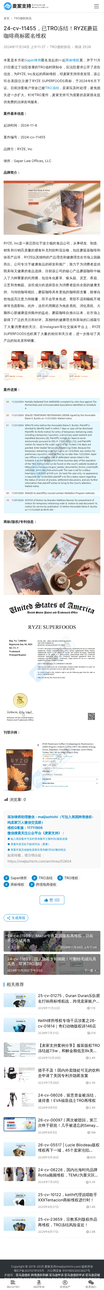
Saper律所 (33, 60)
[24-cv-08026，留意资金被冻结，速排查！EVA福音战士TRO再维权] (20, 1099)
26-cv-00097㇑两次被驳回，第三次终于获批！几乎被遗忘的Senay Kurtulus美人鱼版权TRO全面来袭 (67, 1123)
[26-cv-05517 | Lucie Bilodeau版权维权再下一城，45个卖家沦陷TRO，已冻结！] (20, 1149)
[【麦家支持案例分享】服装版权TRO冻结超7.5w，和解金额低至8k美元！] (20, 1050)
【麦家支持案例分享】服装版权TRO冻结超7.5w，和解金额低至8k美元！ (69, 1048)
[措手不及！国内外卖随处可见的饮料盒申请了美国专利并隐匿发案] (20, 1075)
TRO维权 (71, 878)
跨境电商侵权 (46, 884)
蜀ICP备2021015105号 (29, 1270)
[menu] (96, 6)
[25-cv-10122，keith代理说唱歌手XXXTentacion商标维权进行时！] (20, 1199)
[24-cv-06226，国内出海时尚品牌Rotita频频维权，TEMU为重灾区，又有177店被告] (20, 1174)
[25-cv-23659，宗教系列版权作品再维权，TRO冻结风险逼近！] (20, 1224)
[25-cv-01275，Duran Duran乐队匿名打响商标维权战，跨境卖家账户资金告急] (20, 1000)
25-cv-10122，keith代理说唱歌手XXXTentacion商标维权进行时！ (67, 1197)
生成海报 (18, 918)
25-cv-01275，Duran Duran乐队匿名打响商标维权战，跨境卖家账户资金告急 (69, 998)
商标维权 (73, 60)
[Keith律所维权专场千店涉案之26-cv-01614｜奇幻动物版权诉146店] (20, 1025)
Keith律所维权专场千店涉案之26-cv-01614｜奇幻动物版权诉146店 (67, 1023)
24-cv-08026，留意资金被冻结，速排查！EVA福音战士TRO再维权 (67, 1098)
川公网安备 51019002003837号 (68, 1270)
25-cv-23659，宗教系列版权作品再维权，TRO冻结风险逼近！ (67, 1222)
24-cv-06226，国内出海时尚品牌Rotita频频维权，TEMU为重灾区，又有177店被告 (68, 1172)
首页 (6, 18)
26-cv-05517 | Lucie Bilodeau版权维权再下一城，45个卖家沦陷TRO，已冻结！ (69, 1147)
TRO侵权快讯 (60, 47)
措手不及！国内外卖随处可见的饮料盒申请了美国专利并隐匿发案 (69, 1073)
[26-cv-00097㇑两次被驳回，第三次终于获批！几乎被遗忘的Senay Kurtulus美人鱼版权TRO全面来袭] (20, 1124)
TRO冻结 (52, 88)
